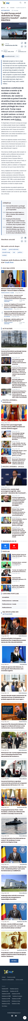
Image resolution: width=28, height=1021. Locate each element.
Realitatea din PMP (6, 998)
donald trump (6, 252)
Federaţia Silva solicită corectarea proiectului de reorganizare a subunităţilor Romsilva (12, 897)
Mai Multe (14, 960)
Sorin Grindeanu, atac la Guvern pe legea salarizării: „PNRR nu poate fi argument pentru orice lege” (19, 522)
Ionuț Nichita (23, 664)
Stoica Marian (23, 778)
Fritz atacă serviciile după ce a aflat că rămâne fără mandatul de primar (15, 214)
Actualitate (12, 7)
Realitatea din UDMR (6, 996)
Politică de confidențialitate (8, 979)
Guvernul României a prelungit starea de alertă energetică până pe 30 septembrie (15, 207)
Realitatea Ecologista (17, 996)
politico (20, 252)
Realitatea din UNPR (16, 998)
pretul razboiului (13, 249)
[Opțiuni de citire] (24, 1017)
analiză (4, 255)
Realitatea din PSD (6, 1001)
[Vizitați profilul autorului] (2, 44)
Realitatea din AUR (6, 993)
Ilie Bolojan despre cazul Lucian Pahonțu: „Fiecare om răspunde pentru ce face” (19, 453)
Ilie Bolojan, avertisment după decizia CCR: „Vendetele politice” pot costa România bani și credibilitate (13, 869)
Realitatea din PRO (16, 993)
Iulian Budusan (23, 636)
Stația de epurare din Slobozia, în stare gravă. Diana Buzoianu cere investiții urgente (12, 669)
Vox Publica (4, 1006)
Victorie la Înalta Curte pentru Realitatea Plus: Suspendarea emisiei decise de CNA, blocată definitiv (13, 640)
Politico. (18, 119)
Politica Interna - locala (7, 292)
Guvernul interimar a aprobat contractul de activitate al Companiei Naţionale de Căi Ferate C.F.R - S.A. (14, 783)
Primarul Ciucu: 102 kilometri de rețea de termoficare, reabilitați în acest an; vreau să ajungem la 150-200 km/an (19, 533)
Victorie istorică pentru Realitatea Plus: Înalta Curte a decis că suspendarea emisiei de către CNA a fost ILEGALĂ (19, 394)
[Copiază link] (22, 43)
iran (14, 252)
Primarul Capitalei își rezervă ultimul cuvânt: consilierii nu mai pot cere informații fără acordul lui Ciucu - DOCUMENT (19, 501)
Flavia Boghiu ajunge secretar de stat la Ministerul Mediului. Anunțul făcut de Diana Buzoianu (19, 436)
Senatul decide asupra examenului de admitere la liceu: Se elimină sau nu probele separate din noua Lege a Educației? (13, 698)
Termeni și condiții (11, 977)
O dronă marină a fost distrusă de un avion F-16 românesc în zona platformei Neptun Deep (13, 840)
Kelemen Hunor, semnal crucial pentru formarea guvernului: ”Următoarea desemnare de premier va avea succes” (15, 298)
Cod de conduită (19, 979)
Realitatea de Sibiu (6, 1003)
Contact (3, 977)
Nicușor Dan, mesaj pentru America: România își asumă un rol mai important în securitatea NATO (18, 512)
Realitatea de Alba (16, 1003)
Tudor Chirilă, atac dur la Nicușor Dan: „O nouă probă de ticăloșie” (19, 444)
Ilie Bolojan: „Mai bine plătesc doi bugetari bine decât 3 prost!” (13, 320)
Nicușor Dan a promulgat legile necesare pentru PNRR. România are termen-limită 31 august (13, 426)
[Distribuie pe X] (25, 46)
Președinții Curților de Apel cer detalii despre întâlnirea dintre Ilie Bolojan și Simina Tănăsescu (13, 954)
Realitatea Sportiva (14, 988)
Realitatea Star (5, 991)
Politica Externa (8, 309)
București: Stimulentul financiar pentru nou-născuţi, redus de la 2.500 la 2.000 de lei (19, 461)
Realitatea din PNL (11, 45)
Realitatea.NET (5, 988)
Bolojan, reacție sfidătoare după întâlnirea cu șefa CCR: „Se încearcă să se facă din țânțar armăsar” (13, 926)
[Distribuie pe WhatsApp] (22, 46)
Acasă (4, 7)
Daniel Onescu (23, 721)
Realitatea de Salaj (16, 1001)
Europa (4, 249)
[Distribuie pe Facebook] (25, 43)
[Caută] (20, 3)
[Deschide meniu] (25, 3)
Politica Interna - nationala (8, 301)
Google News (9, 262)
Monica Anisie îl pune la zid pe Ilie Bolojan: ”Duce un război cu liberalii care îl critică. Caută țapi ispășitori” (13, 290)
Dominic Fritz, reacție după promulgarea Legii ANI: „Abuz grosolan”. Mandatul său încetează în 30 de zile (14, 492)
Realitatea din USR (14, 991)
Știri (7, 7)
